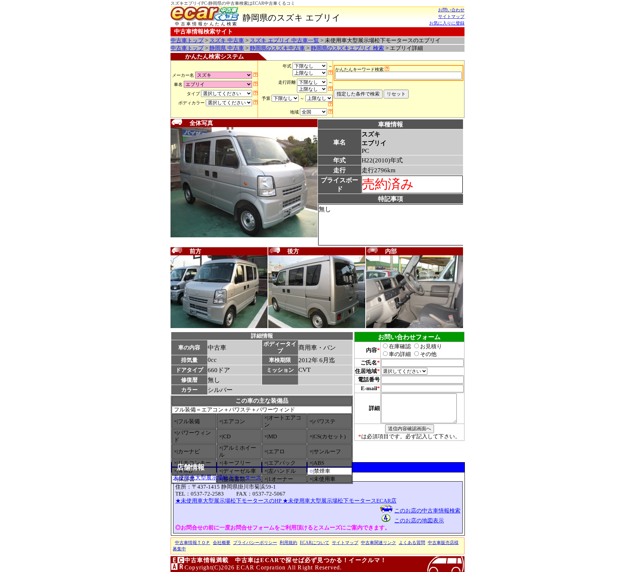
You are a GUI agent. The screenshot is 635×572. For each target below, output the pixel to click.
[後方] (316, 326)
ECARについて (314, 542)
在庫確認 (400, 346)
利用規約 (288, 542)
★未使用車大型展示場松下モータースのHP (229, 501)
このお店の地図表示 (419, 521)
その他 (428, 354)
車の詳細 (400, 354)
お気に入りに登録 (446, 23)
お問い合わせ (451, 9)
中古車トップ (187, 40)
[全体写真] (244, 235)
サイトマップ (451, 16)
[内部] (414, 326)
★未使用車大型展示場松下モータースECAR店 (340, 501)
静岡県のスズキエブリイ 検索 (347, 48)
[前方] (219, 326)
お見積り (431, 346)
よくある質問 (412, 542)
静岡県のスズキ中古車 (277, 48)
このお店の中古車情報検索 (427, 511)
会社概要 (221, 542)
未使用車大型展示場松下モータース (217, 478)
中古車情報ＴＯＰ (192, 542)
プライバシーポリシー (255, 542)
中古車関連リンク (378, 542)
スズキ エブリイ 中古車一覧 (284, 40)
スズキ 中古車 (226, 40)
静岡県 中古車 (226, 48)
